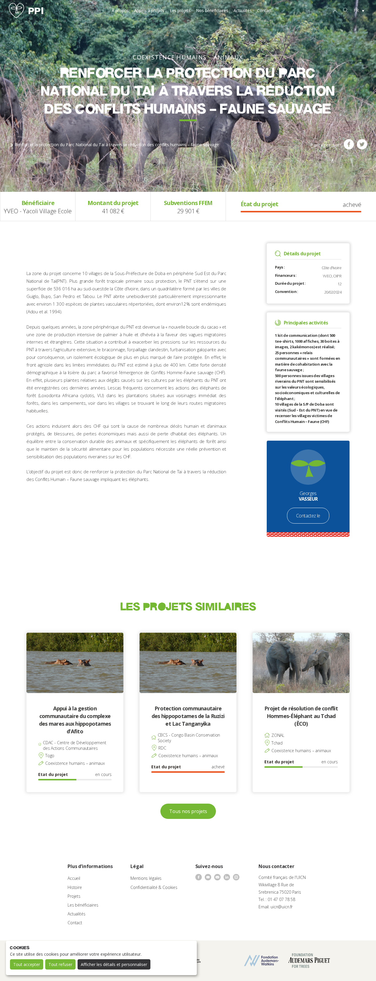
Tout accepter (26, 964)
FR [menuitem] (356, 10)
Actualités (243, 10)
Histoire (75, 887)
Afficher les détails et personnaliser (114, 964)
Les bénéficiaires (83, 905)
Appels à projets (149, 10)
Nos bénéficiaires (212, 10)
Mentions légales (146, 878)
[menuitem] (359, 10)
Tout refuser (60, 964)
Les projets (180, 10)
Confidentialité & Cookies (153, 887)
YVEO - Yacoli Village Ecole (38, 211)
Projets (74, 896)
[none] (359, 10)
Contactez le (308, 515)
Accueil (74, 878)
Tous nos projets (188, 811)
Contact (264, 10)
